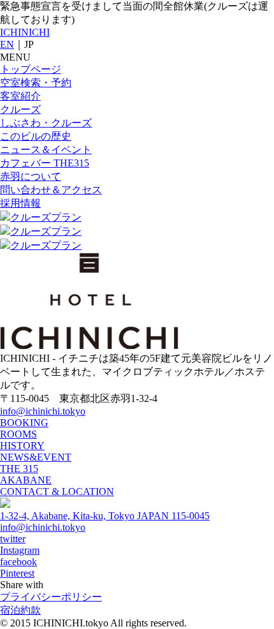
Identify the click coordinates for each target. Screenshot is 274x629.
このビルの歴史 (35, 136)
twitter (12, 538)
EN (7, 44)
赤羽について (30, 176)
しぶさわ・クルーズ (46, 122)
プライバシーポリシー (51, 596)
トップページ (30, 69)
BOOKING (24, 422)
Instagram (20, 550)
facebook (18, 561)
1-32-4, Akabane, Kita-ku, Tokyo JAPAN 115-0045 (105, 515)
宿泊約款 (20, 610)
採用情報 (20, 203)
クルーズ (20, 109)
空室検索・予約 (35, 82)
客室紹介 (20, 96)
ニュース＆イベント (46, 149)
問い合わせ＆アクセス (51, 189)
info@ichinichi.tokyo (42, 411)
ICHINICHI (25, 32)
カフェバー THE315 (44, 163)
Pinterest (17, 573)
